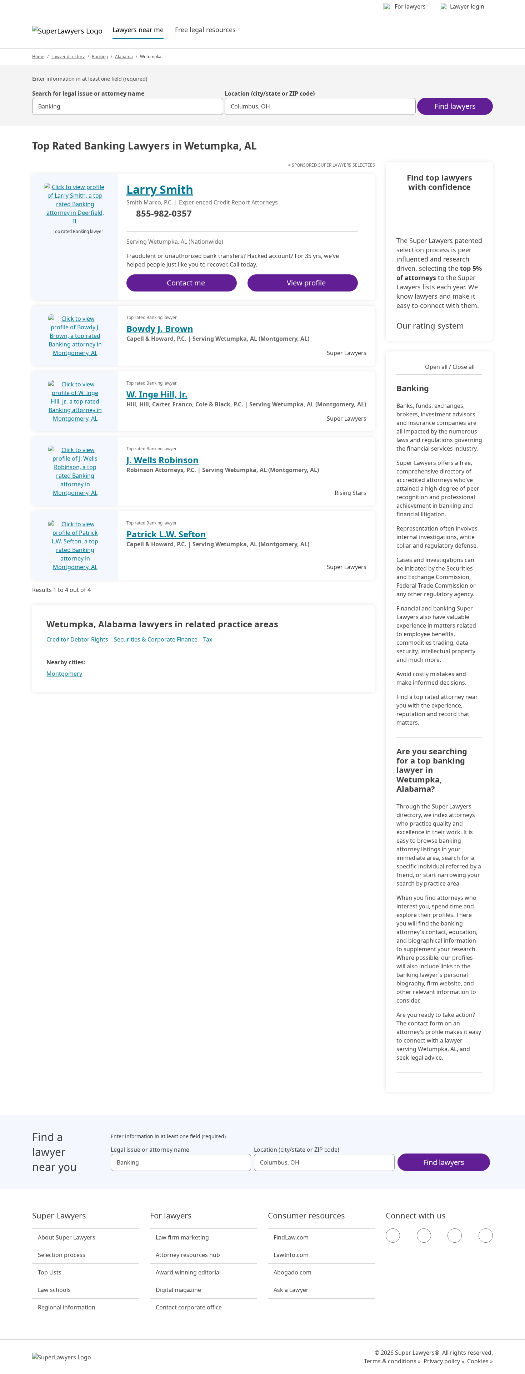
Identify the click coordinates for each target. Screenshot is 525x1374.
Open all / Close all (450, 367)
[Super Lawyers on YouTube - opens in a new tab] (455, 1235)
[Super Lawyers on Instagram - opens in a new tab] (424, 1235)
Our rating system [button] (430, 325)
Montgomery (64, 674)
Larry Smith (159, 189)
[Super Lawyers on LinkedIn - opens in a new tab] (486, 1235)
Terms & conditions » (392, 1361)
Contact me (186, 283)
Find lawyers (455, 106)
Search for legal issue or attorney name (88, 93)
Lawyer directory (68, 57)
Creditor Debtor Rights (77, 639)
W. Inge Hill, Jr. (157, 394)
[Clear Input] (214, 106)
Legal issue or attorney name (150, 1150)
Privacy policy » (444, 1361)
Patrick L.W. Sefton (166, 534)
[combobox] (127, 106)
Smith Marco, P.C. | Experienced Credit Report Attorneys (202, 202)
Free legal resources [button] (205, 29)
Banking (100, 57)
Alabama (124, 57)
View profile (306, 283)
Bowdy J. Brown (159, 328)
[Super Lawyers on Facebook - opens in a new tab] (393, 1235)
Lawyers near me (138, 29)
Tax (207, 639)
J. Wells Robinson (162, 460)
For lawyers (171, 1216)
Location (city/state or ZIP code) (270, 93)
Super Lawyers (59, 1216)
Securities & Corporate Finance (156, 639)
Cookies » (480, 1361)
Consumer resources (306, 1216)
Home (38, 57)
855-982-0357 (164, 213)
